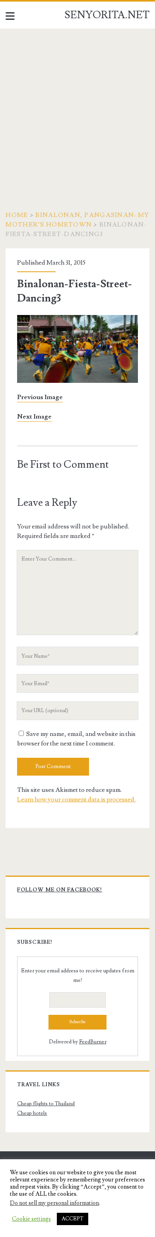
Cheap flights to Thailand (46, 1104)
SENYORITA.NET (106, 15)
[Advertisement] (77, 110)
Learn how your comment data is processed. (76, 799)
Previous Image (40, 397)
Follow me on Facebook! (59, 890)
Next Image (34, 417)
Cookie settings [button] (31, 1219)
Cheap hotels (32, 1113)
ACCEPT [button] (72, 1219)
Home (17, 215)
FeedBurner (93, 1042)
